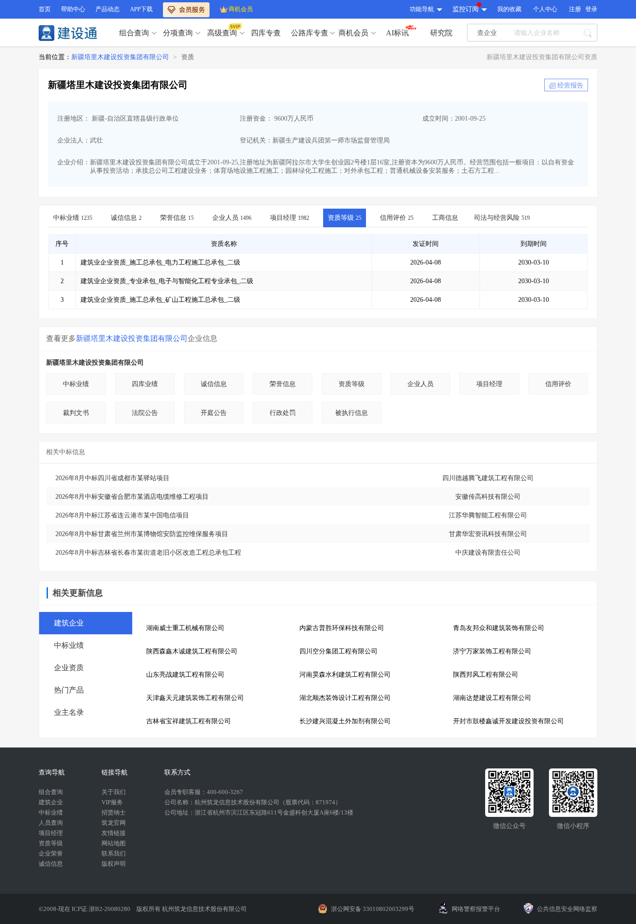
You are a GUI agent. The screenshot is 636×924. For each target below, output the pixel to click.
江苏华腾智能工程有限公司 (488, 515)
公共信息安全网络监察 (567, 908)
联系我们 (113, 853)
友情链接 (113, 832)
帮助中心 (73, 9)
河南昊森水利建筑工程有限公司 (345, 674)
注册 (575, 9)
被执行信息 (351, 412)
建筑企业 (51, 802)
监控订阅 (466, 9)
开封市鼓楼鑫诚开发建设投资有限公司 (508, 721)
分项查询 (178, 33)
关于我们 (113, 791)
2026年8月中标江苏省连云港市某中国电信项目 (122, 515)
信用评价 (396, 217)
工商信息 (445, 217)
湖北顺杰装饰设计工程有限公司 (345, 697)
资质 (187, 57)
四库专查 (266, 33)
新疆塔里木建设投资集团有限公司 (120, 57)
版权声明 (113, 863)
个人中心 (545, 9)
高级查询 (222, 33)
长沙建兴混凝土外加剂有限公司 (345, 721)
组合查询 (134, 33)
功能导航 (422, 9)
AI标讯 (397, 33)
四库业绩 (145, 383)
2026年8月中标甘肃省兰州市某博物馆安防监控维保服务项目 (141, 533)
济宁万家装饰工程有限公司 (492, 651)
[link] (120, 57)
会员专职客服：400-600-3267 (203, 791)
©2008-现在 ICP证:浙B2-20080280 (85, 908)
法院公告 (145, 412)
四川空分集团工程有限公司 (338, 651)
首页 (45, 9)
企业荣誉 (51, 853)
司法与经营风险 (502, 217)
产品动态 (107, 9)
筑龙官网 (113, 822)
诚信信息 (126, 217)
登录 (591, 9)
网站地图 (113, 843)
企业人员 (231, 217)
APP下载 (141, 9)
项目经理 (289, 217)
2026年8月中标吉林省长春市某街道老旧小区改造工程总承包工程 (148, 552)
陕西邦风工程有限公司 (485, 674)
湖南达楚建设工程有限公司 (492, 697)
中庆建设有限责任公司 (488, 552)
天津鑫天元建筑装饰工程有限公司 (195, 697)
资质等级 (344, 217)
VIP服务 (112, 802)
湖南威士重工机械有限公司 (185, 628)
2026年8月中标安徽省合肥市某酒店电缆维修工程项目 (132, 496)
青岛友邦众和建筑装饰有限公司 (498, 628)
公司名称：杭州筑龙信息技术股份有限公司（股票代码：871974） (252, 802)
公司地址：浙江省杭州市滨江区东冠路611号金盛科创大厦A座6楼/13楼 (258, 812)
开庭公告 (214, 412)
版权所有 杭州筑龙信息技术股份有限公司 (191, 908)
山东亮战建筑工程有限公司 (185, 674)
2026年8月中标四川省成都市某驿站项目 (112, 478)
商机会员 (241, 9)
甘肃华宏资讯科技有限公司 (488, 533)
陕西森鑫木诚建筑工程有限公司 (191, 651)
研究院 (441, 33)
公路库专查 (309, 33)
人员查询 (51, 822)
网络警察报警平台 (476, 908)
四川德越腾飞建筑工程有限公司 (488, 478)
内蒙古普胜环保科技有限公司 (341, 628)
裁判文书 (76, 412)
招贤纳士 (113, 812)
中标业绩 (72, 217)
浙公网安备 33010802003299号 (372, 908)
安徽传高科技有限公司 (488, 496)
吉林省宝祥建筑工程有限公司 (188, 721)
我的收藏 (509, 9)
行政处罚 (283, 412)
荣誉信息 (177, 217)
